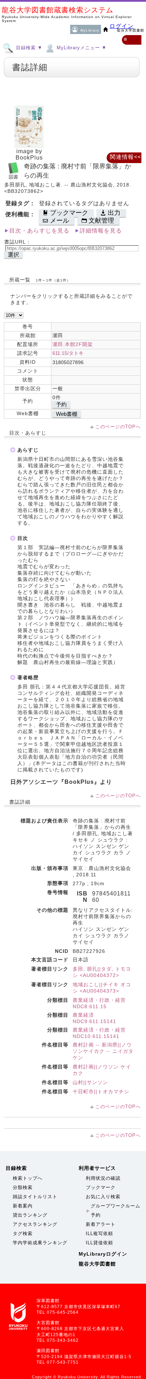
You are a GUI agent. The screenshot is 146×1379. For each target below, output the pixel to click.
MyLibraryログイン (103, 1254)
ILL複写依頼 (99, 1233)
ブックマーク (101, 1187)
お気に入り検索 (103, 1196)
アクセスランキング (35, 1224)
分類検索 (23, 1187)
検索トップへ (28, 1178)
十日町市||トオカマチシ (101, 1091)
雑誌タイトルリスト (35, 1196)
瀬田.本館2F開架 (72, 344)
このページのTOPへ (118, 426)
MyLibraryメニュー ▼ (81, 47)
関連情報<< (125, 157)
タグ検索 (23, 1233)
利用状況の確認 (103, 1178)
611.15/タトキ (68, 353)
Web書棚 (66, 414)
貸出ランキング (30, 1215)
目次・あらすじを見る (39, 231)
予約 (61, 404)
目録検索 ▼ (28, 47)
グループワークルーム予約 (115, 1210)
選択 (13, 255)
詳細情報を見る (101, 231)
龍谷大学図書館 (97, 1264)
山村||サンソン (90, 1082)
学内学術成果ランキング (40, 1242)
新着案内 (23, 1205)
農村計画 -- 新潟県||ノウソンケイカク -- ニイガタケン (103, 1051)
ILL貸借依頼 (99, 1242)
